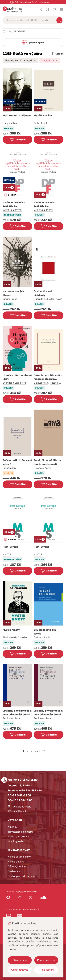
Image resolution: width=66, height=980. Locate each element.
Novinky (12, 827)
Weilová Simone (12, 210)
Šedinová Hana (11, 718)
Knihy (9, 31)
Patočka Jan (9, 468)
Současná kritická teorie (45, 631)
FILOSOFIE (19, 31)
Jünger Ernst (10, 299)
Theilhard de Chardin (15, 637)
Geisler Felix (41, 383)
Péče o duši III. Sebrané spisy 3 (17, 462)
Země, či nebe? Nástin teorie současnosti (47, 462)
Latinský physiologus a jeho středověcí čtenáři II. (17, 712)
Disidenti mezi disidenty (43, 293)
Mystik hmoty (11, 630)
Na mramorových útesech (13, 293)
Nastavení (48, 970)
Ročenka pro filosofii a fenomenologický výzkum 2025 (48, 377)
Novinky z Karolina (18, 836)
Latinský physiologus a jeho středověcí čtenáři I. (48, 712)
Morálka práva (43, 115)
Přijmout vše (19, 960)
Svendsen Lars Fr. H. (14, 383)
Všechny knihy (16, 841)
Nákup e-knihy (16, 861)
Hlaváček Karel (42, 468)
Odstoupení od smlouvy (21, 876)
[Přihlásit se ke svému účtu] (40, 9)
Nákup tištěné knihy (19, 856)
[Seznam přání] (47, 9)
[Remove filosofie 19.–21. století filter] (34, 60)
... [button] (35, 751)
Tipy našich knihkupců (20, 832)
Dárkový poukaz (17, 866)
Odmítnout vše (19, 970)
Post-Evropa (10, 547)
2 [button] (27, 751)
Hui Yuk (7, 554)
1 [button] (23, 751)
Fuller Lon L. (41, 123)
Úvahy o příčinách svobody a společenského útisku (16, 204)
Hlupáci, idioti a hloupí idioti (17, 377)
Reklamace (14, 871)
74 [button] (38, 751)
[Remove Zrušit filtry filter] (56, 60)
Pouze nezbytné (46, 960)
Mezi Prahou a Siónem (17, 115)
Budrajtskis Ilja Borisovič (48, 299)
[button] (43, 751)
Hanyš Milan (10, 123)
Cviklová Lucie (42, 637)
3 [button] (32, 751)
